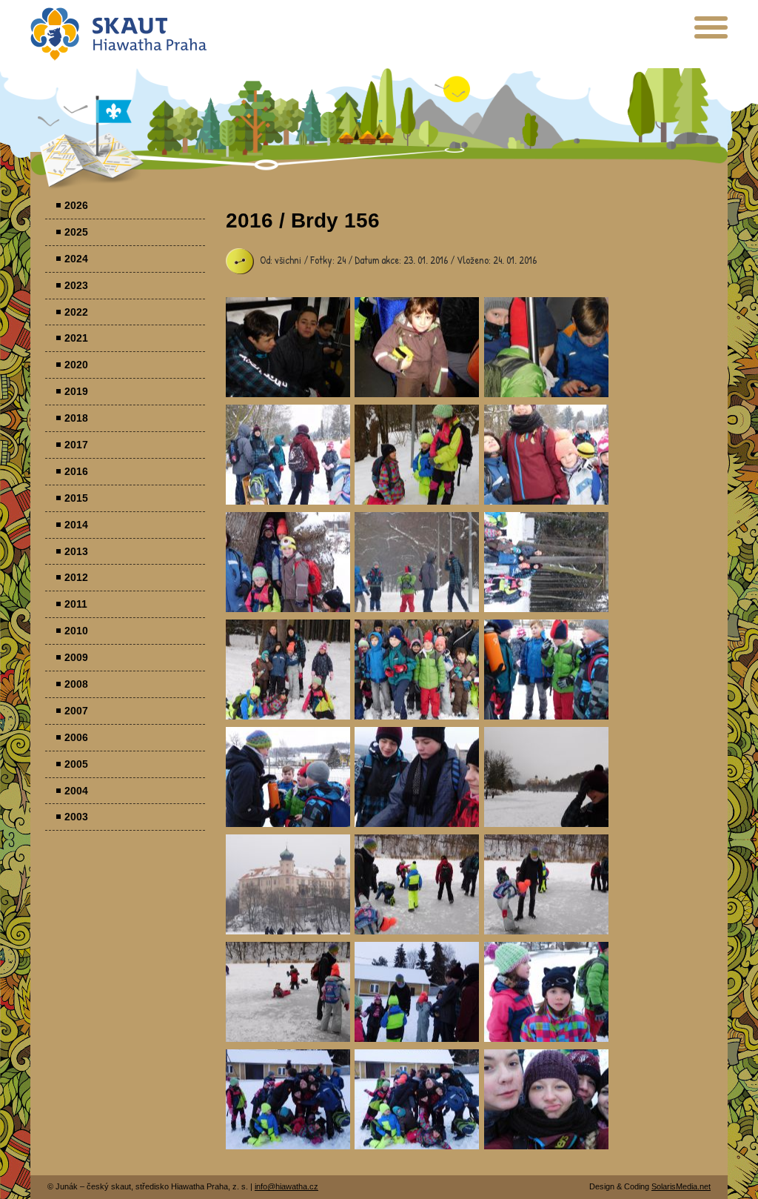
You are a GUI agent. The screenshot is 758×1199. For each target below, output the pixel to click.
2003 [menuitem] (76, 817)
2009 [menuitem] (76, 657)
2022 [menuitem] (76, 312)
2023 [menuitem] (76, 285)
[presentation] (711, 33)
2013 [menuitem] (76, 551)
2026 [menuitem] (76, 205)
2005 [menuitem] (76, 764)
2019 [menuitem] (76, 391)
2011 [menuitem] (75, 604)
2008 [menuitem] (76, 684)
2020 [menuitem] (76, 365)
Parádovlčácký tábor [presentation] (288, 347)
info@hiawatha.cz (286, 1186)
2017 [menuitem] (76, 445)
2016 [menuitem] (76, 471)
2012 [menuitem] (76, 577)
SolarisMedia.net (681, 1186)
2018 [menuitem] (76, 418)
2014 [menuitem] (76, 525)
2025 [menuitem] (76, 232)
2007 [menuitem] (76, 711)
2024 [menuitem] (76, 259)
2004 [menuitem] (76, 791)
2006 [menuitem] (76, 737)
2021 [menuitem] (76, 338)
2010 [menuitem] (76, 631)
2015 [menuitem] (76, 498)
